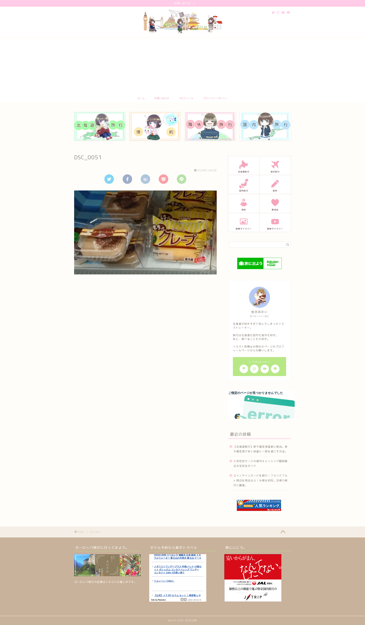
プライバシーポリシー (215, 98)
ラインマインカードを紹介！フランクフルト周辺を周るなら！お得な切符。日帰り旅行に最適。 (260, 480)
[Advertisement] (182, 65)
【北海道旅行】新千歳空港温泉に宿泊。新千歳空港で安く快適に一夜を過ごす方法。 (260, 449)
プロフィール (186, 98)
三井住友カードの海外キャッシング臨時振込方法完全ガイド (260, 463)
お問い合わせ (161, 98)
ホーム (141, 98)
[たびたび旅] (182, 35)
